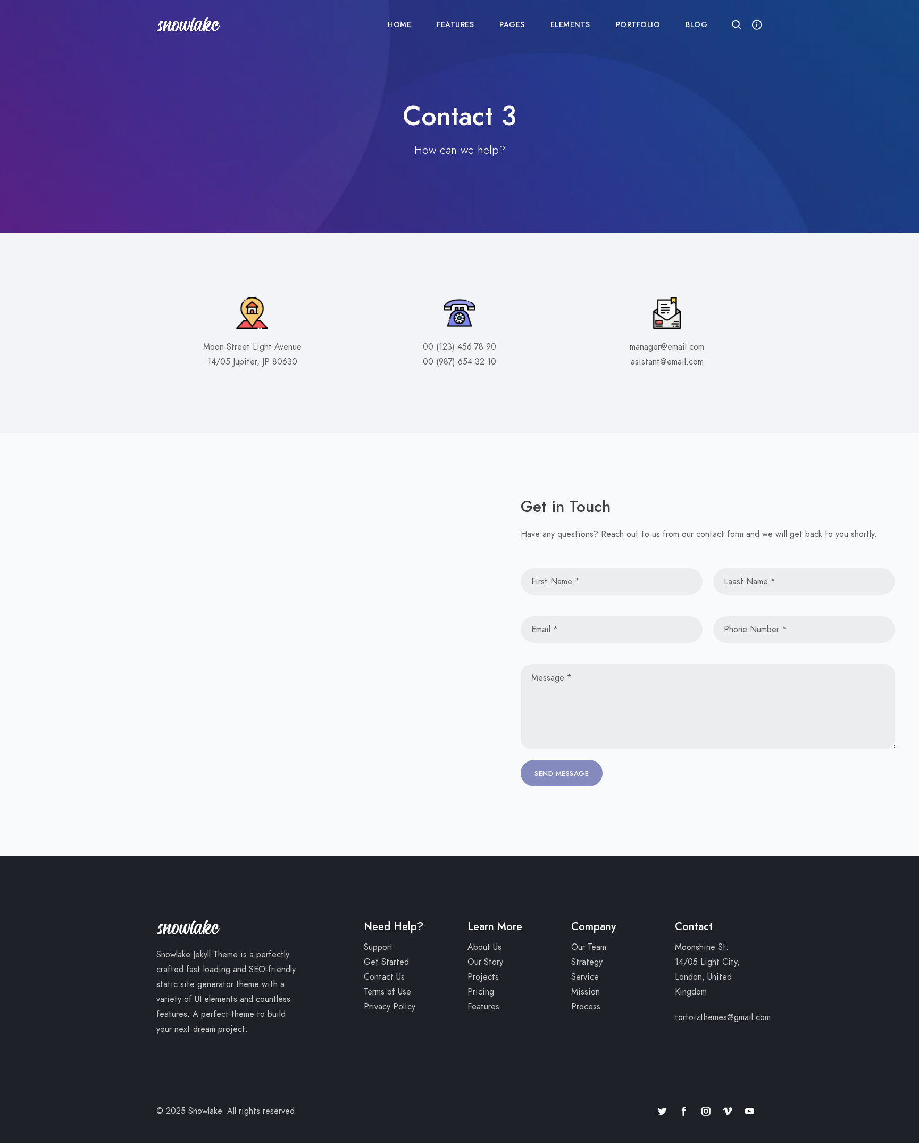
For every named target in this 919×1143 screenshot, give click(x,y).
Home (399, 25)
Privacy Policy (389, 1007)
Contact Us (384, 977)
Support (378, 947)
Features (455, 25)
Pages (512, 25)
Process (585, 1007)
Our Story (485, 962)
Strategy (587, 962)
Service (585, 977)
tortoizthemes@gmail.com (723, 1017)
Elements (570, 25)
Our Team (588, 947)
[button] (736, 26)
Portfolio (638, 25)
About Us (484, 947)
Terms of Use (387, 992)
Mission (585, 992)
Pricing (480, 992)
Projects (483, 977)
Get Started (386, 962)
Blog (696, 25)
